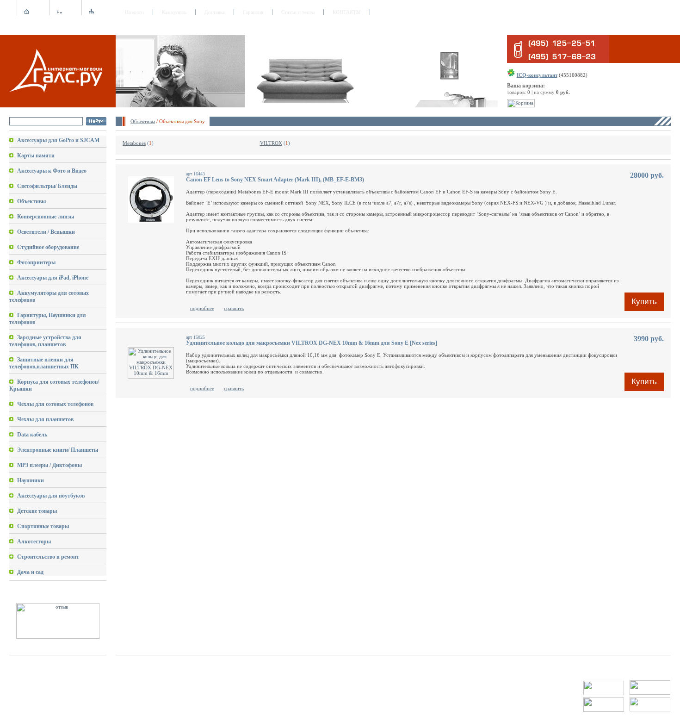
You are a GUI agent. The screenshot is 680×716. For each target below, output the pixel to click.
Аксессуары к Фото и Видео (52, 171)
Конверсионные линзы (45, 216)
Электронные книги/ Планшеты (57, 450)
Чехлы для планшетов (45, 419)
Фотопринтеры (36, 262)
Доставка (214, 12)
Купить (644, 301)
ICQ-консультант (537, 75)
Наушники (30, 480)
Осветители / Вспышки (46, 232)
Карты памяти (36, 155)
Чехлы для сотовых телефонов (55, 404)
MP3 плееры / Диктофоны (49, 465)
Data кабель (32, 434)
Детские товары (37, 511)
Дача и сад (30, 572)
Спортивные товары (43, 526)
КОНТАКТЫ (347, 12)
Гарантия (253, 12)
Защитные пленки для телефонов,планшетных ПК (44, 363)
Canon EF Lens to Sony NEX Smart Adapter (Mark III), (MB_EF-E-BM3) (275, 179)
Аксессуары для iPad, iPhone (52, 277)
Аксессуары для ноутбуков (51, 495)
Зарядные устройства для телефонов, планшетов (45, 341)
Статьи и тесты (298, 12)
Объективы (142, 121)
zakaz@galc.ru (42, 683)
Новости (134, 12)
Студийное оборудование (48, 247)
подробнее (202, 308)
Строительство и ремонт (48, 557)
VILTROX (271, 143)
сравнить (234, 308)
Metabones (134, 143)
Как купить (174, 12)
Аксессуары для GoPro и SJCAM (58, 140)
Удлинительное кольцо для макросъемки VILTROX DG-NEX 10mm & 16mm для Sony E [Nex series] (311, 343)
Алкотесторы (34, 541)
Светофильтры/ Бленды (47, 186)
